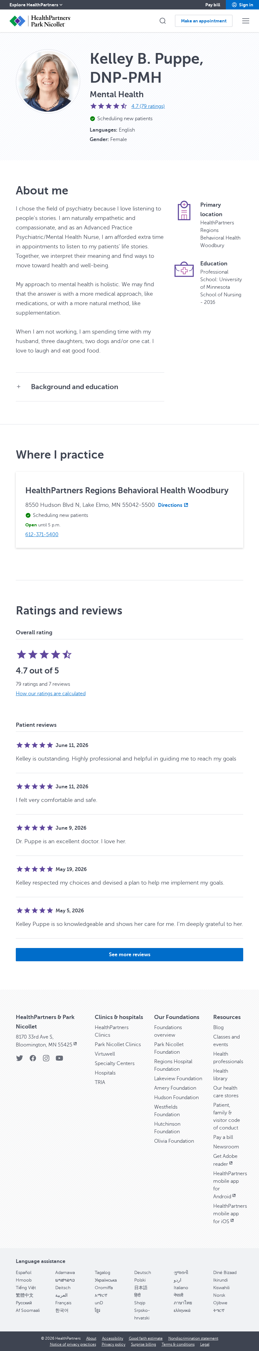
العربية (61, 1295)
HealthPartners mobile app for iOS (230, 1213)
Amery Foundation (175, 1088)
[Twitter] (19, 1060)
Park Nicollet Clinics (118, 1044)
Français (63, 1303)
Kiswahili (221, 1287)
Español (23, 1272)
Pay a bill (223, 1137)
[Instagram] (46, 1060)
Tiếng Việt (26, 1287)
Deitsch (62, 1287)
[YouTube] (59, 1060)
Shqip (139, 1303)
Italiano (181, 1287)
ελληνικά (182, 1310)
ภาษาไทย (183, 1303)
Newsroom (226, 1147)
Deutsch (142, 1272)
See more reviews (129, 954)
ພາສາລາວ (65, 1280)
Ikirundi (220, 1280)
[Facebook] (33, 1060)
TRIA (100, 1082)
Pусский (24, 1303)
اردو (177, 1280)
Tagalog (102, 1272)
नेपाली (178, 1295)
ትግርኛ (219, 1310)
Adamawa (65, 1272)
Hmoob (24, 1280)
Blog (218, 1027)
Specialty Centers (115, 1063)
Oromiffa (104, 1287)
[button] (242, 4)
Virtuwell (105, 1054)
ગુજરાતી (181, 1272)
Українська (106, 1280)
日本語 (141, 1287)
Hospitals (105, 1073)
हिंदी (137, 1295)
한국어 (62, 1310)
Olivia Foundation (174, 1141)
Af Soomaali (28, 1310)
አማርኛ (101, 1295)
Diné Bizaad (225, 1272)
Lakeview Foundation (178, 1078)
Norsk (219, 1295)
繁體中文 (24, 1295)
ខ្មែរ (97, 1310)
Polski (140, 1280)
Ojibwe (220, 1303)
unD (99, 1303)
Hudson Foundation (176, 1097)
